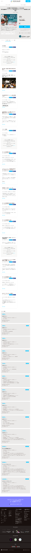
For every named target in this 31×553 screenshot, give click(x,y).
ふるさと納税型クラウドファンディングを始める (18, 519)
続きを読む (3, 90)
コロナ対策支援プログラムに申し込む (18, 523)
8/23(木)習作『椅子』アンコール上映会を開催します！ (9, 96)
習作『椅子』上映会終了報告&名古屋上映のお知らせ (9, 69)
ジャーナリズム (2, 522)
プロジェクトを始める (23, 4)
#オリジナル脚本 (13, 33)
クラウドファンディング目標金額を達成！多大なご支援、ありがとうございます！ (9, 169)
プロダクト (5, 515)
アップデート (8, 40)
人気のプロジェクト (10, 512)
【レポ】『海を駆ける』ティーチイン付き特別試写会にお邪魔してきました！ (8, 260)
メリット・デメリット (18, 515)
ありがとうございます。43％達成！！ (7, 293)
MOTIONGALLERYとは (27, 511)
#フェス (2, 33)
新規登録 (28, 1)
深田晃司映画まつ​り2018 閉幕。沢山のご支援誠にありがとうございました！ (8, 112)
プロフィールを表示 (26, 37)
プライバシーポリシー (27, 518)
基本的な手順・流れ (17, 513)
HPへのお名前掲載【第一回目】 (6, 276)
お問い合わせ (26, 515)
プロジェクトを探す (8, 4)
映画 (17, 12)
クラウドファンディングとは (18, 512)
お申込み (16, 510)
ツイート (11, 97)
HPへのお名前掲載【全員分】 (6, 152)
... (2, 231)
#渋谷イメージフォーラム (7, 33)
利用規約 (25, 517)
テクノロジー (5, 518)
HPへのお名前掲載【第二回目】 (6, 220)
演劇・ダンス (5, 516)
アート (5, 511)
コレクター (13, 40)
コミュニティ (2, 515)
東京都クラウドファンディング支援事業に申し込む (18, 521)
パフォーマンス (2, 520)
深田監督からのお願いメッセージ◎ (7, 187)
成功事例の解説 (17, 514)
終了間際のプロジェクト (10, 516)
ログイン (2, 1)
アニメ (2, 514)
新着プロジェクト (10, 514)
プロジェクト (3, 40)
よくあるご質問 (26, 514)
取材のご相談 (26, 516)
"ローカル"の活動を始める (18, 518)
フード (5, 521)
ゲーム (5, 514)
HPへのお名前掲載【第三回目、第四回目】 (8, 203)
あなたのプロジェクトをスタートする (16, 504)
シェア (14, 97)
